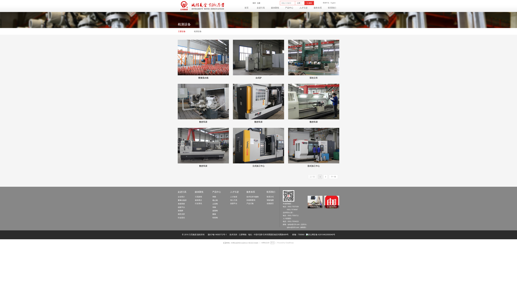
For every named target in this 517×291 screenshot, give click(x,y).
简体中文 (326, 3)
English (333, 3)
